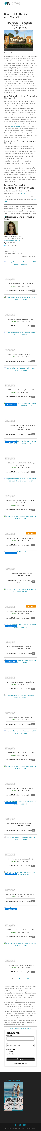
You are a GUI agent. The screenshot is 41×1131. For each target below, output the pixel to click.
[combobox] (20, 1038)
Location (9, 1035)
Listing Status (10, 1049)
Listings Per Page (9, 253)
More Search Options (20, 1063)
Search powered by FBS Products (20, 1028)
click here (24, 193)
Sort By (8, 1043)
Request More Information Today (19, 217)
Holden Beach (15, 126)
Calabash (18, 124)
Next (27, 979)
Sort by (20, 253)
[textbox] (21, 1038)
